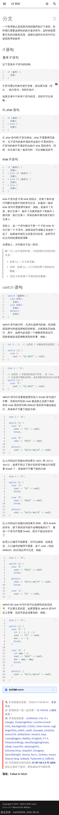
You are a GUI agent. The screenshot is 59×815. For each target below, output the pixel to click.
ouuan (52, 754)
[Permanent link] (16, 49)
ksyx (43, 734)
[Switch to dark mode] (47, 4)
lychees (43, 754)
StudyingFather (23, 722)
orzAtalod (31, 718)
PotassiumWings (14, 742)
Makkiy (26, 738)
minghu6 (36, 738)
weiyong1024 (32, 746)
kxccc (34, 754)
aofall (21, 730)
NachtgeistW (19, 726)
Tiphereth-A (37, 758)
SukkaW (24, 758)
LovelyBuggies (13, 738)
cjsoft (29, 730)
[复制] (56, 72)
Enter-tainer (43, 726)
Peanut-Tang (12, 758)
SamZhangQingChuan (37, 742)
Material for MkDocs (22, 807)
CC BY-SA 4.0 (39, 762)
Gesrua (26, 754)
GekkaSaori (23, 734)
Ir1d (41, 718)
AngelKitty (11, 730)
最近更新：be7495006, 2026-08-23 (20, 812)
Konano (35, 734)
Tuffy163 (49, 758)
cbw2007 (27, 750)
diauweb (38, 730)
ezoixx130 (10, 734)
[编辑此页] (54, 19)
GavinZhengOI (13, 754)
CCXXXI (31, 726)
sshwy (8, 746)
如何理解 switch (16, 690)
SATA (52, 762)
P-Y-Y (45, 738)
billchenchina (13, 750)
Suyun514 (18, 746)
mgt (53, 726)
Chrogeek (38, 750)
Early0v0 (49, 730)
